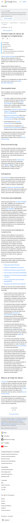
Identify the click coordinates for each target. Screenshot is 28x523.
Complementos (23, 22)
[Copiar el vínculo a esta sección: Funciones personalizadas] (22, 198)
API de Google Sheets (10, 113)
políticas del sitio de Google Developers (9, 424)
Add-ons (4, 6)
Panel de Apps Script (6, 472)
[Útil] (9, 27)
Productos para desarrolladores (8, 456)
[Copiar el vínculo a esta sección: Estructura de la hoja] (18, 145)
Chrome (3, 501)
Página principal (4, 22)
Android (3, 498)
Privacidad (10, 516)
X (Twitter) (3, 487)
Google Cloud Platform (6, 505)
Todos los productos (5, 510)
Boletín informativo (5, 485)
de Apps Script (20, 159)
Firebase (3, 503)
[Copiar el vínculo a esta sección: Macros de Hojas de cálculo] (24, 378)
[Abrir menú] (2, 1)
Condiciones (4, 516)
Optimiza (20, 334)
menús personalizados (12, 115)
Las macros (4, 381)
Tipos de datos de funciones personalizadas (15, 272)
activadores (6, 177)
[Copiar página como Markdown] (7, 38)
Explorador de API (5, 476)
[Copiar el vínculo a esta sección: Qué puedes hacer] (17, 88)
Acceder (24, 1)
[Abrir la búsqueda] (20, 2)
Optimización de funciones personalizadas (14, 284)
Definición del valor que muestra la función (14, 270)
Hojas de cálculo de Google (8, 56)
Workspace (15, 2)
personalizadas (10, 208)
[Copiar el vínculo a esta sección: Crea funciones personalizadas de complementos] (12, 232)
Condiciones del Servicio (6, 463)
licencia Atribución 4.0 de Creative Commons (17, 419)
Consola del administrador (7, 469)
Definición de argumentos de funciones (14, 267)
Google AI (3, 508)
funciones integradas (21, 201)
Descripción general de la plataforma (9, 454)
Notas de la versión (5, 458)
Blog (2, 482)
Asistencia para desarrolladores (8, 461)
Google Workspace (14, 22)
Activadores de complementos (13, 187)
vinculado (24, 388)
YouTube (3, 489)
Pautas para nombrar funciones (12, 265)
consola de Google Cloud (6, 474)
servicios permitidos (21, 345)
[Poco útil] (11, 27)
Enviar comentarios (7, 30)
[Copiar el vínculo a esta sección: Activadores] (12, 174)
